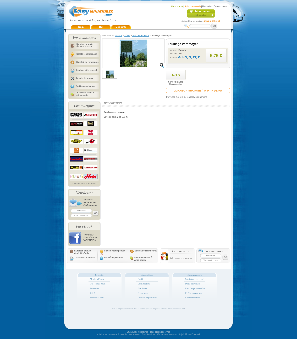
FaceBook (84, 226)
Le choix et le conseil (86, 70)
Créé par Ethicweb (191, 334)
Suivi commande (192, 6)
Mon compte (177, 6)
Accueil (118, 35)
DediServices (148, 334)
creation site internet (130, 334)
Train (81, 26)
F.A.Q (140, 279)
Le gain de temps (84, 78)
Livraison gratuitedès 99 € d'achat (84, 45)
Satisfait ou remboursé (87, 62)
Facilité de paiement (85, 86)
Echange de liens (97, 298)
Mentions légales (97, 279)
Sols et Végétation (140, 35)
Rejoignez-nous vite (90, 237)
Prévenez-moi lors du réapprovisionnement (186, 97)
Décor (127, 35)
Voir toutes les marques (85, 183)
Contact (217, 6)
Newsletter (207, 6)
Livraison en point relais (147, 298)
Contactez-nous (144, 284)
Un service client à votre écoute (85, 94)
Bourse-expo (143, 293)
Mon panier (202, 11)
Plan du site (142, 288)
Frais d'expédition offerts (195, 288)
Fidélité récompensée (193, 293)
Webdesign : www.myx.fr (169, 334)
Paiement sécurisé (192, 298)
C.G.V (93, 293)
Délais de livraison (192, 284)
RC (101, 26)
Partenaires (94, 288)
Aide (224, 6)
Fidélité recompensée (86, 54)
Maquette (121, 26)
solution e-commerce (107, 334)
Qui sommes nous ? (98, 284)
